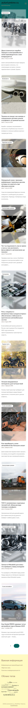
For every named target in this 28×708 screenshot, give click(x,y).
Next (16, 645)
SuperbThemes (14, 705)
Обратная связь (5, 667)
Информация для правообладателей (12, 665)
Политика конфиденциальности (10, 670)
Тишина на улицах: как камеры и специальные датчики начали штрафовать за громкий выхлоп (13, 118)
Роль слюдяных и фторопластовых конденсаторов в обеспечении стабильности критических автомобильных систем (13, 316)
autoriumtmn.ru (10, 2)
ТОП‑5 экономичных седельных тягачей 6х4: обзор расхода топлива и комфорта (13, 505)
